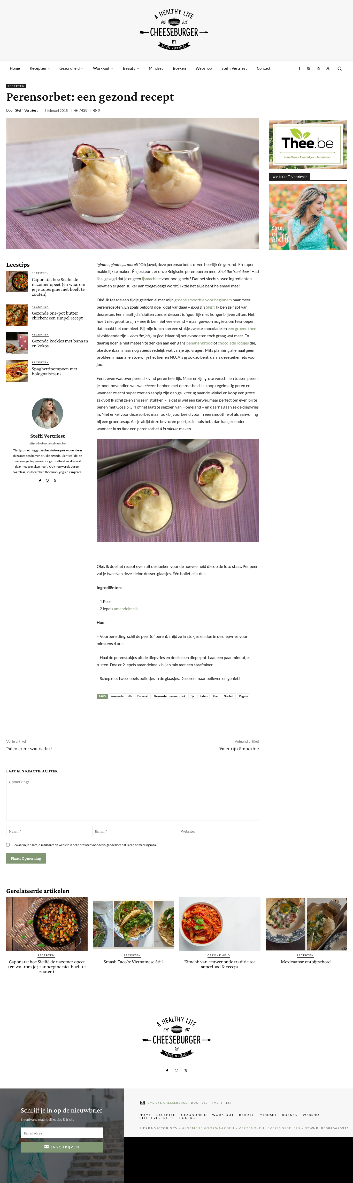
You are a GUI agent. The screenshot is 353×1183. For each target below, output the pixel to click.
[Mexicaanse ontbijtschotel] (306, 924)
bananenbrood (199, 342)
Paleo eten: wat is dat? (29, 748)
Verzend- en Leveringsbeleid (269, 1128)
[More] (341, 111)
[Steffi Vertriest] (47, 413)
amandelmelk (126, 608)
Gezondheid (219, 955)
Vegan (243, 696)
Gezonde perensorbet (169, 696)
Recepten (16, 86)
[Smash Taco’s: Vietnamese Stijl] (133, 924)
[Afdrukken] (329, 111)
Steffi (210, 306)
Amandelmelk (121, 696)
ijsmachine (151, 278)
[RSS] (318, 68)
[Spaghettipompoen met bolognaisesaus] (17, 371)
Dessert (143, 696)
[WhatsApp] (317, 111)
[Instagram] (308, 68)
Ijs (192, 696)
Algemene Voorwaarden (208, 1128)
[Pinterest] (305, 111)
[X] (327, 68)
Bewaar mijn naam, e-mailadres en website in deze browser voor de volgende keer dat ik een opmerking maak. (85, 845)
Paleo (203, 696)
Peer (216, 696)
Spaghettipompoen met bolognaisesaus (54, 371)
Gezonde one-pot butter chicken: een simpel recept (57, 315)
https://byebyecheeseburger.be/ (47, 443)
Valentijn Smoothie (239, 748)
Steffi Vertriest (26, 110)
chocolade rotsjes (233, 342)
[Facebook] (299, 68)
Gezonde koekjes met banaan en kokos (60, 343)
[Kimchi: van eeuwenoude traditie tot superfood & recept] (219, 924)
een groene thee (242, 328)
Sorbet (229, 696)
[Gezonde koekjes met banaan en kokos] (17, 343)
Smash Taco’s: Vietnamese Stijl (133, 961)
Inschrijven (65, 1147)
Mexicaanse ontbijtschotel (306, 961)
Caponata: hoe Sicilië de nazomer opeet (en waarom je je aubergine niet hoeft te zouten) (58, 287)
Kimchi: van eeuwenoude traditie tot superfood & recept (219, 964)
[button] (339, 68)
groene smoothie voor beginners (203, 299)
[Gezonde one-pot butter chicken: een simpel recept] (17, 315)
